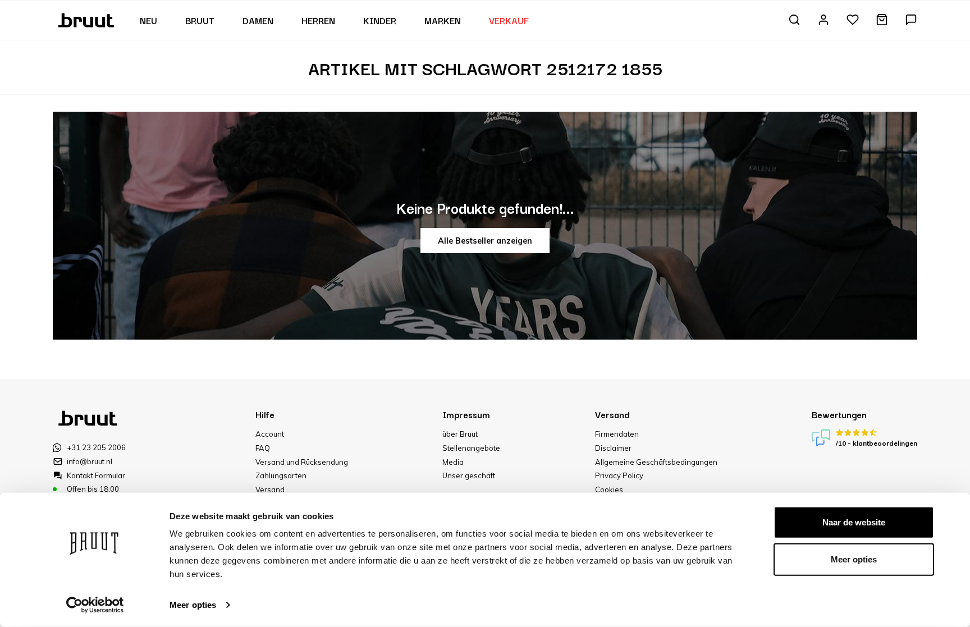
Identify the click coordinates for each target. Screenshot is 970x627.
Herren (318, 20)
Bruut (199, 20)
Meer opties (193, 605)
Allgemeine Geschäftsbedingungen (656, 461)
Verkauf (509, 20)
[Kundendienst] (911, 20)
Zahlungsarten (280, 475)
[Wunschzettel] (853, 20)
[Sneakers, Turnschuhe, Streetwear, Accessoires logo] (87, 19)
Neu (148, 20)
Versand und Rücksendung (301, 461)
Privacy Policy (619, 475)
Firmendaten (617, 433)
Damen (257, 20)
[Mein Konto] (823, 20)
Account (269, 433)
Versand (270, 489)
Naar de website (853, 522)
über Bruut (460, 433)
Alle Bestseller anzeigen (485, 241)
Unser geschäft (468, 475)
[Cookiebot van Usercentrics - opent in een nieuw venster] (95, 605)
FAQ (262, 447)
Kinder (379, 20)
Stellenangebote (471, 447)
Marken (442, 20)
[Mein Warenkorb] (882, 20)
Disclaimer (613, 447)
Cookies (609, 489)
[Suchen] (794, 20)
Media (453, 461)
